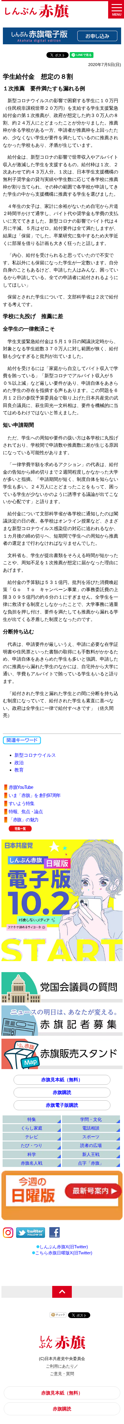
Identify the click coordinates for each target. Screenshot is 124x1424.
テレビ (31, 1136)
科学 (31, 1154)
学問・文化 (91, 1119)
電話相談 (90, 1128)
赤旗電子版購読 (62, 1105)
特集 (31, 1119)
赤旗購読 (62, 1092)
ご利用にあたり (60, 1366)
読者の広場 (91, 1145)
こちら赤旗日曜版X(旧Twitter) (63, 1252)
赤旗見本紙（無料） (62, 1079)
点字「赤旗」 (91, 1163)
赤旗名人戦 (31, 1163)
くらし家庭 (31, 1128)
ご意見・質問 (62, 1373)
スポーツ (90, 1136)
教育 (19, 769)
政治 (19, 762)
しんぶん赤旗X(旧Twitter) (64, 1246)
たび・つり (31, 1145)
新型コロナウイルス (35, 755)
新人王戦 (90, 1154)
